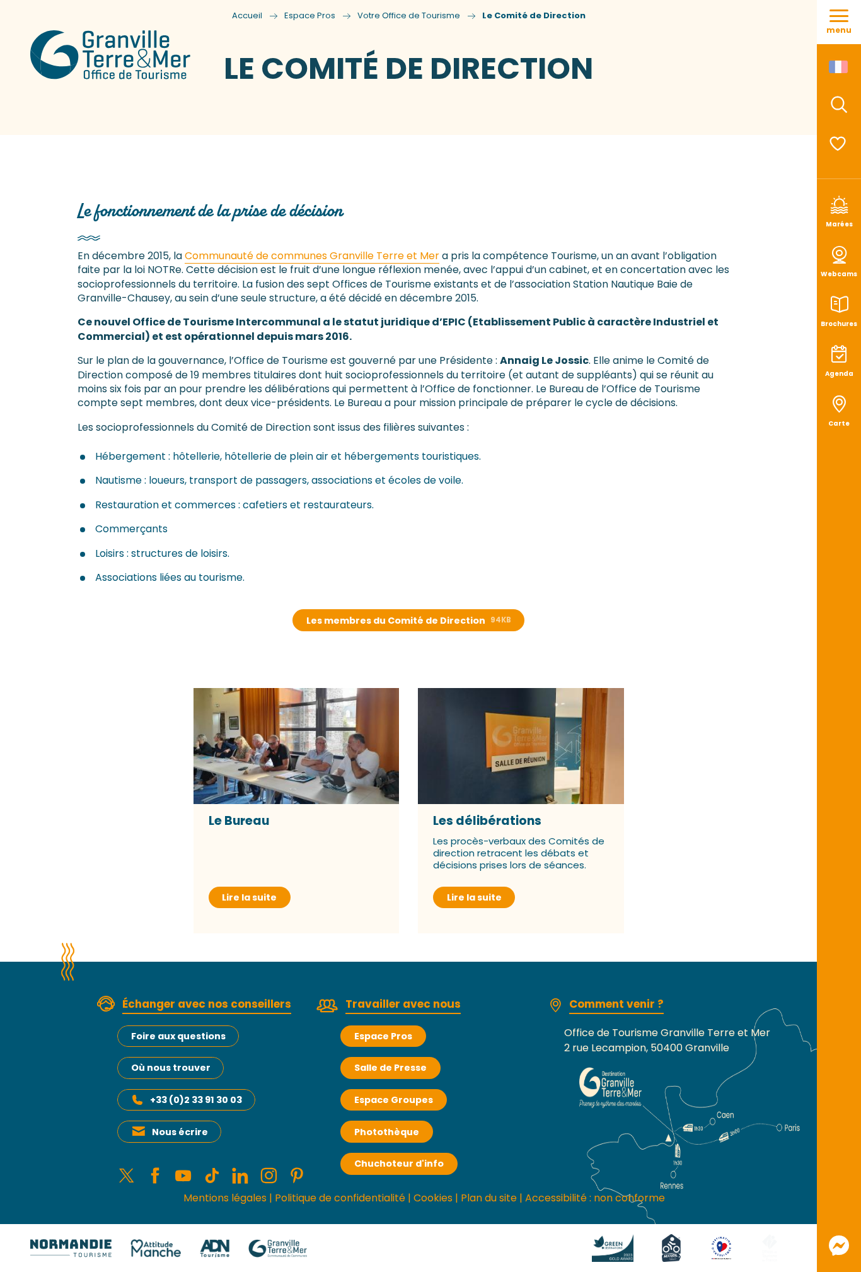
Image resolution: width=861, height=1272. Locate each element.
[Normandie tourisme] (71, 1247)
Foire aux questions (178, 1036)
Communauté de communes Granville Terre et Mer (312, 255)
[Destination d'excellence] (721, 1247)
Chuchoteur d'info (399, 1163)
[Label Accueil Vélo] (671, 1247)
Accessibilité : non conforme (595, 1198)
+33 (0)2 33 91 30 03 (196, 1100)
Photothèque (386, 1132)
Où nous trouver (171, 1067)
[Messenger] (839, 1245)
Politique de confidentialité (340, 1198)
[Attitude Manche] (155, 1247)
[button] (839, 105)
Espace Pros (383, 1036)
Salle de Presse (390, 1067)
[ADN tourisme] (214, 1247)
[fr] (839, 66)
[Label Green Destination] (612, 1247)
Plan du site (489, 1198)
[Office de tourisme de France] (769, 1247)
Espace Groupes (393, 1100)
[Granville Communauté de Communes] (277, 1247)
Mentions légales (225, 1198)
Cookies (433, 1198)
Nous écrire (180, 1132)
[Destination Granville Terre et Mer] (112, 55)
